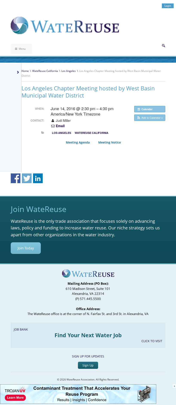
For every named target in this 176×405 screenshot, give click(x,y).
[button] (149, 118)
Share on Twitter (27, 178)
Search (163, 45)
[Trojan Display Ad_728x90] (78, 402)
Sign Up (88, 365)
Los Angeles (68, 71)
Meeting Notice (109, 142)
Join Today (26, 248)
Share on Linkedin (38, 178)
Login (167, 5)
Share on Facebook (15, 178)
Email (60, 126)
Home (25, 71)
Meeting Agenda (78, 142)
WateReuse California (45, 71)
